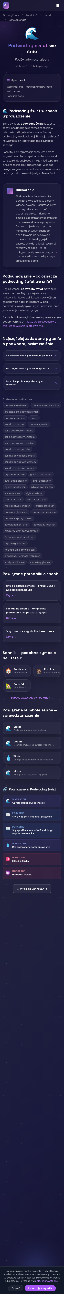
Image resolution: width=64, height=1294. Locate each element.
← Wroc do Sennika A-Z (32, 888)
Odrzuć (16, 1288)
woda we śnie (17, 326)
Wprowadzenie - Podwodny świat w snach (29, 86)
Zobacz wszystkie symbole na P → (32, 697)
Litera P (48, 15)
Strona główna (11, 15)
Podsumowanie (15, 95)
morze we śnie (34, 321)
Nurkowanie (13, 91)
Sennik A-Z (31, 15)
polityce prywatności (46, 1280)
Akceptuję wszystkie (40, 1288)
